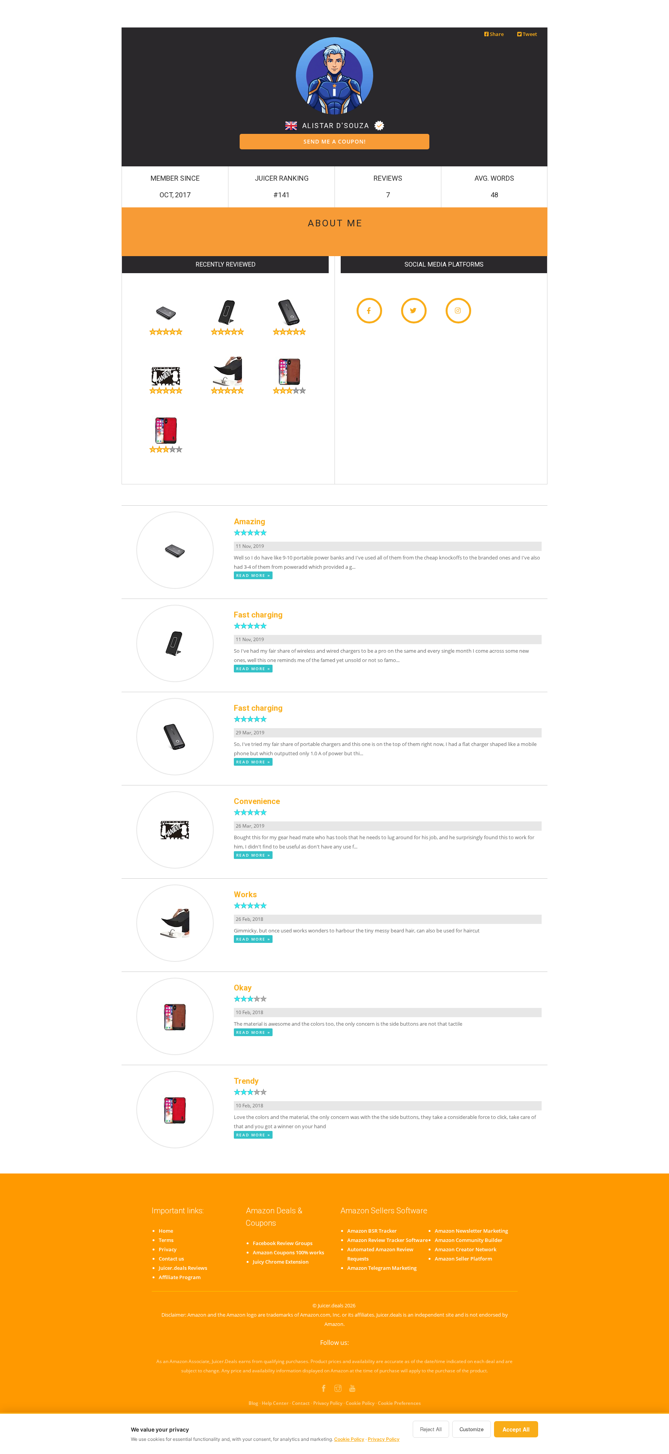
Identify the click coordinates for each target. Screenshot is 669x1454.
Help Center (275, 1403)
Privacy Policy (327, 1403)
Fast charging (258, 614)
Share (496, 34)
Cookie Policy (360, 1403)
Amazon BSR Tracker (372, 1230)
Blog (253, 1403)
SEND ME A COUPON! (335, 141)
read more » (253, 575)
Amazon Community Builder (469, 1240)
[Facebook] (369, 310)
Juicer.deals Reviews (183, 1267)
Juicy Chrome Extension (281, 1261)
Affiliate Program (180, 1277)
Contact (301, 1403)
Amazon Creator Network (465, 1249)
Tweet (529, 34)
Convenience (257, 801)
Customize (472, 1429)
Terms (166, 1240)
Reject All (431, 1429)
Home (166, 1230)
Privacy (168, 1249)
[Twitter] (414, 310)
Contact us (171, 1258)
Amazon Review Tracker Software (387, 1240)
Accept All (516, 1429)
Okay (243, 987)
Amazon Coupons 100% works (288, 1252)
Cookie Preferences (399, 1403)
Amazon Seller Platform (463, 1258)
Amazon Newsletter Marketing (471, 1230)
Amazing (249, 521)
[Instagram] (458, 310)
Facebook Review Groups (282, 1243)
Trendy (246, 1081)
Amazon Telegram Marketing (382, 1267)
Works (245, 894)
